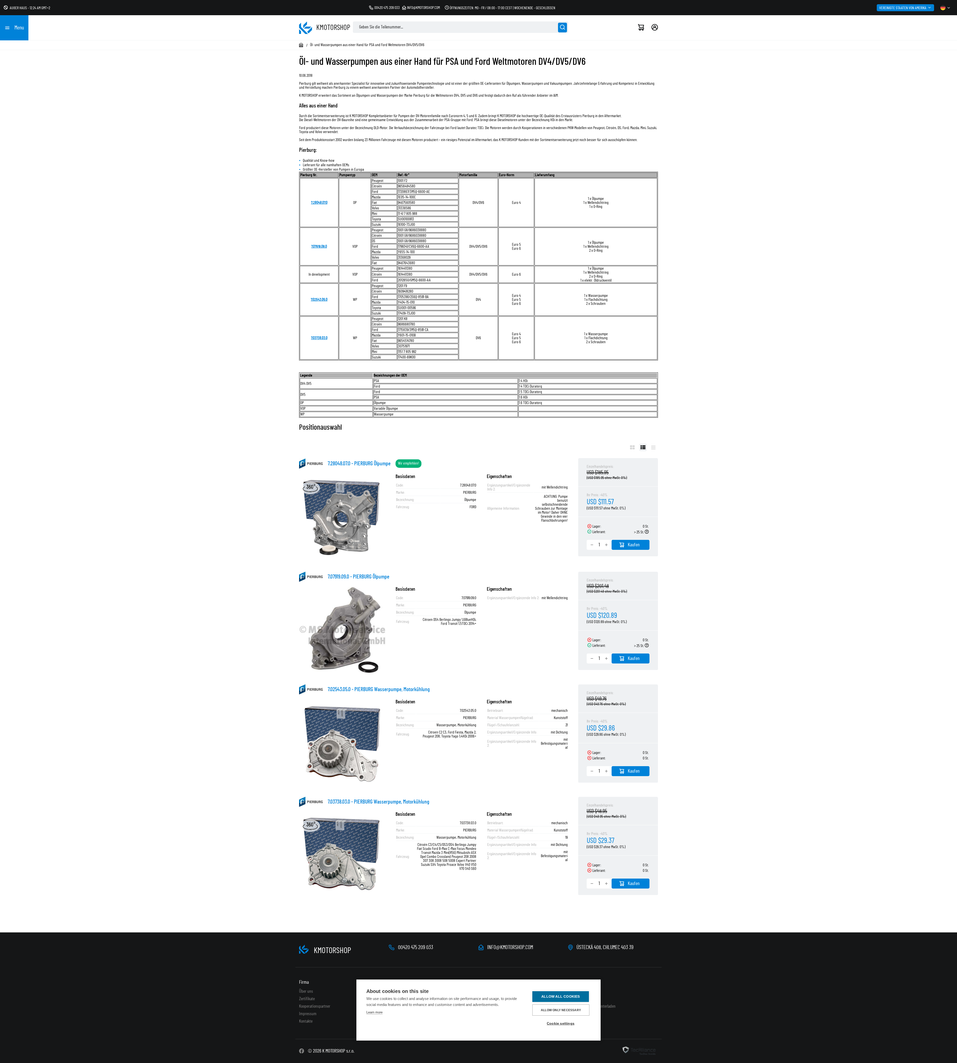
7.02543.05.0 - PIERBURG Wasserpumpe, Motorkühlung (379, 689)
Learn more (374, 1012)
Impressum (308, 1014)
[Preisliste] (653, 447)
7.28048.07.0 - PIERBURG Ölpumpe (359, 463)
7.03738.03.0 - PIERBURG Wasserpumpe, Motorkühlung (378, 802)
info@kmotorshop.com (423, 8)
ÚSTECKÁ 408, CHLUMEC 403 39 (605, 947)
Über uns (306, 991)
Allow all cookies (560, 996)
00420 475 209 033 (387, 8)
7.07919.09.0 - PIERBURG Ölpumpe (358, 576)
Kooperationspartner (314, 1006)
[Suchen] (562, 27)
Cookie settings (560, 1023)
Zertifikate (307, 999)
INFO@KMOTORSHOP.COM (510, 947)
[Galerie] (632, 447)
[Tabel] (643, 447)
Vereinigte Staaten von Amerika (902, 8)
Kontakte (306, 1021)
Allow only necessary (561, 1010)
